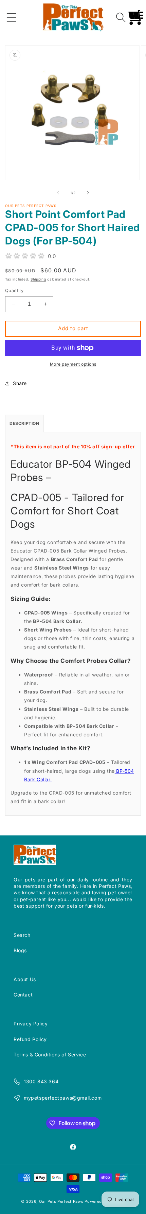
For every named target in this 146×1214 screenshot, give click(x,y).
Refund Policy (30, 1039)
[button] (11, 17)
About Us (25, 979)
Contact (23, 994)
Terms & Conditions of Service (50, 1054)
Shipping (38, 279)
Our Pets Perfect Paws (61, 1201)
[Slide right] (87, 192)
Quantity (14, 290)
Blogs (20, 950)
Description (24, 423)
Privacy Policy (31, 1023)
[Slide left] (58, 192)
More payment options (73, 364)
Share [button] (20, 383)
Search (22, 935)
